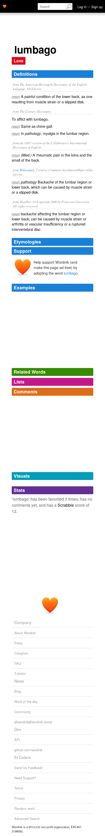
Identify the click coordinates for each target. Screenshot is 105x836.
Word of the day (25, 701)
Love (18, 61)
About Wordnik (25, 632)
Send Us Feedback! (28, 767)
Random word (24, 808)
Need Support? (25, 777)
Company (23, 622)
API (17, 739)
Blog (17, 691)
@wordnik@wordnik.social (33, 721)
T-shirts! (20, 673)
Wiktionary (27, 170)
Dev (17, 729)
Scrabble (66, 505)
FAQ (17, 663)
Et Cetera (22, 757)
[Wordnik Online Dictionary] (5, 6)
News (19, 681)
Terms (18, 788)
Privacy (19, 798)
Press (18, 643)
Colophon (21, 653)
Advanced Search (27, 818)
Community (22, 711)
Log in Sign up (89, 6)
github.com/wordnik (28, 749)
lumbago (71, 273)
